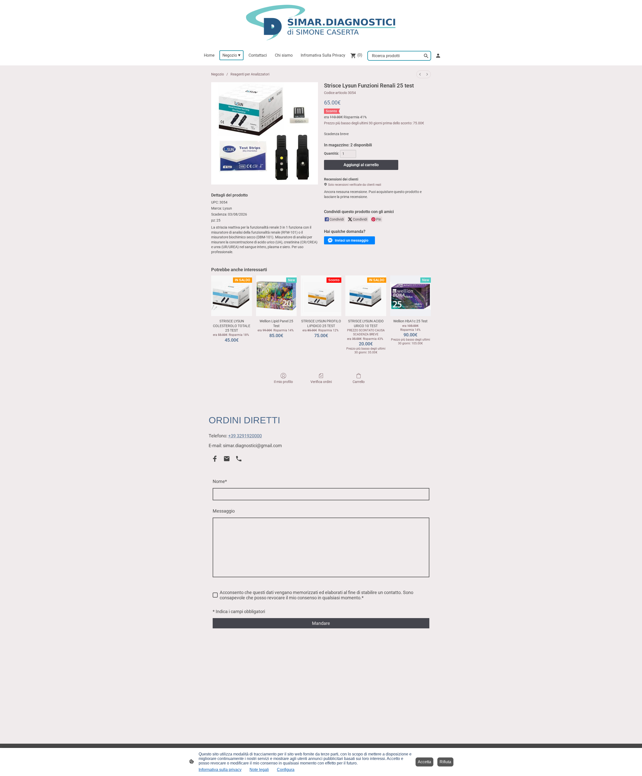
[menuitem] (420, 74)
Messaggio (224, 511)
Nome (220, 481)
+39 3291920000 (245, 435)
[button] (349, 240)
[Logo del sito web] (321, 22)
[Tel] (239, 459)
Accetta (424, 762)
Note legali (259, 769)
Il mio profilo (283, 382)
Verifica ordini (321, 382)
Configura (285, 769)
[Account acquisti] (438, 56)
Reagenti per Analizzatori (249, 74)
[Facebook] (215, 459)
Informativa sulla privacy (220, 769)
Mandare (321, 623)
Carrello (359, 382)
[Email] (227, 459)
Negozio (217, 74)
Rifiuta (445, 762)
